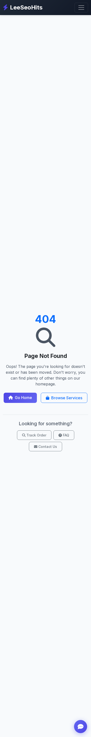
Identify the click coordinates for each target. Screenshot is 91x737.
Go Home (23, 397)
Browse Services (66, 397)
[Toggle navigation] (81, 7)
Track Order (36, 435)
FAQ (66, 435)
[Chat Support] (80, 726)
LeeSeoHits (26, 7)
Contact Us (47, 446)
